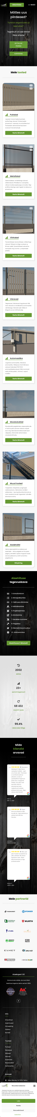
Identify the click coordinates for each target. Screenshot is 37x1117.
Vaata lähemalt (18, 133)
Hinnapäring (9, 1026)
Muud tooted (16, 483)
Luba (18, 1101)
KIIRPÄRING (18, 54)
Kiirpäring (18, 563)
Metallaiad (15, 176)
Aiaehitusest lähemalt (18, 643)
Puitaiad (14, 114)
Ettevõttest (9, 1020)
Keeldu (18, 1105)
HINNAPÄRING (16, 5)
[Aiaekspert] (3, 4)
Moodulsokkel (16, 422)
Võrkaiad (14, 237)
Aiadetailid (15, 545)
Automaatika (16, 358)
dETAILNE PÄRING (18, 44)
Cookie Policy (17, 1114)
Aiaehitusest (9, 1023)
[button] (34, 1086)
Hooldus (7, 1029)
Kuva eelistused (18, 1110)
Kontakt (7, 1032)
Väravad (14, 299)
